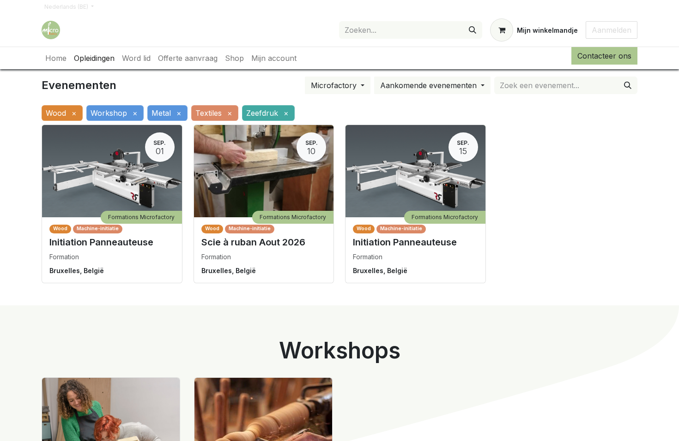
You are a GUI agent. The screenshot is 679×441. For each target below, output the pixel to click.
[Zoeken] (472, 30)
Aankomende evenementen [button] (429, 85)
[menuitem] (56, 58)
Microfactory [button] (335, 85)
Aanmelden (611, 30)
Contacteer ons (604, 55)
